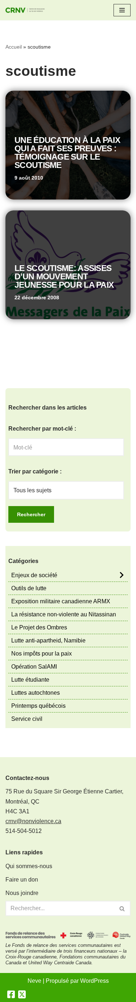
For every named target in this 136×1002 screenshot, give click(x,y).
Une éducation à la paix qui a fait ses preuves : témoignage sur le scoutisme (67, 152)
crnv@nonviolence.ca (33, 821)
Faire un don (21, 879)
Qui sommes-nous (28, 866)
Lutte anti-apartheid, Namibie (48, 640)
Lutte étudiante (30, 680)
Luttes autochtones (35, 693)
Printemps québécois (38, 706)
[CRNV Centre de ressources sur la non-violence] (27, 10)
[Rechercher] (122, 908)
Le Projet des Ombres (39, 627)
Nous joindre (21, 893)
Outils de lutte (28, 588)
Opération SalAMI (34, 667)
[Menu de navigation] (122, 10)
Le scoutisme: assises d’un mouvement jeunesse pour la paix (64, 276)
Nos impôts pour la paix (41, 653)
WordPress (94, 981)
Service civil (26, 719)
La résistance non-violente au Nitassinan (63, 614)
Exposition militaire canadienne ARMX (60, 601)
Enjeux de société (34, 575)
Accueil (13, 47)
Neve (34, 981)
